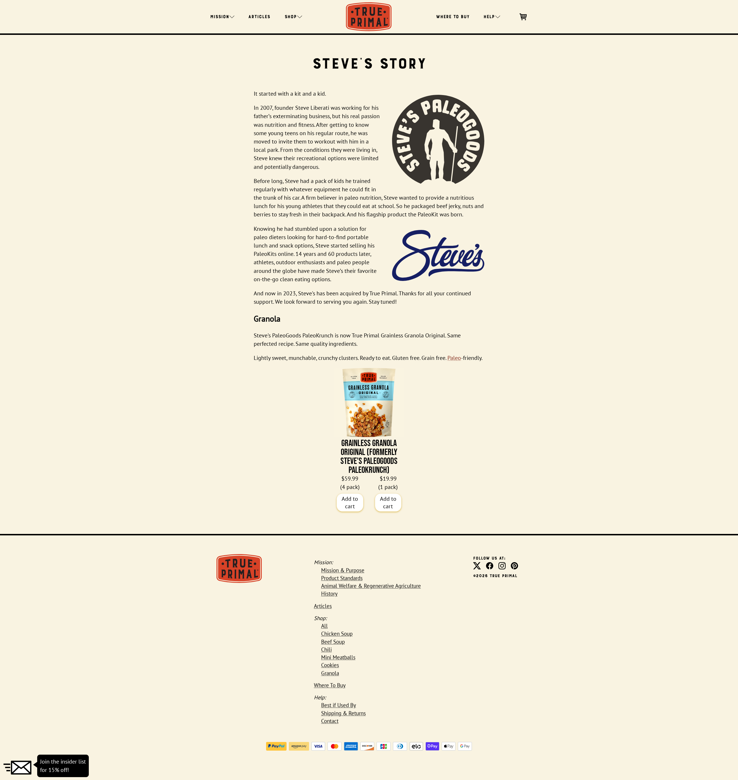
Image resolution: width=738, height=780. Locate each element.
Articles (259, 16)
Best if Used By (338, 705)
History (329, 593)
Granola (330, 673)
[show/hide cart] (523, 16)
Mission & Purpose (342, 570)
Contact (329, 720)
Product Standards (342, 578)
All (324, 625)
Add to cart (350, 502)
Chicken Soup (337, 633)
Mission (219, 16)
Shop (291, 16)
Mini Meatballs (338, 657)
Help (489, 16)
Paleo (454, 358)
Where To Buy (453, 16)
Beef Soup (333, 641)
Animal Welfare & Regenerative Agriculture (371, 585)
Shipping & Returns (343, 713)
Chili (326, 649)
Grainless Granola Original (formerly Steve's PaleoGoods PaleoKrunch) (369, 456)
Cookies (330, 665)
